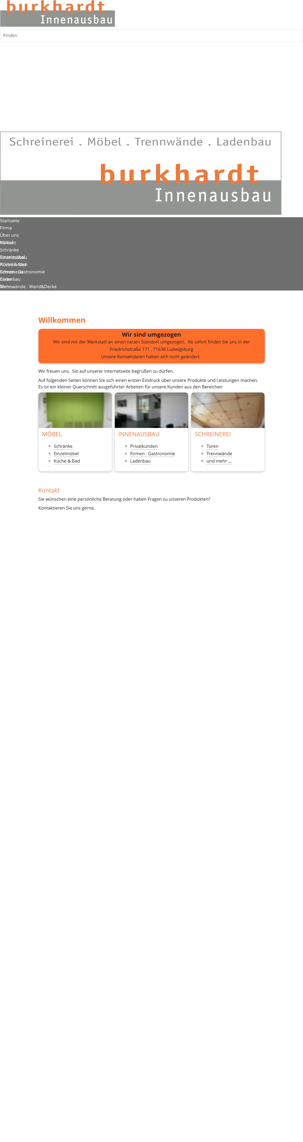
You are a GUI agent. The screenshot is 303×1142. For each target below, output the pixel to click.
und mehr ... (219, 461)
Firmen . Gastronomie (152, 454)
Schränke (63, 446)
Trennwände (219, 454)
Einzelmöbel (66, 454)
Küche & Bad (67, 461)
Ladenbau (140, 461)
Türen (212, 446)
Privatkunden (144, 446)
